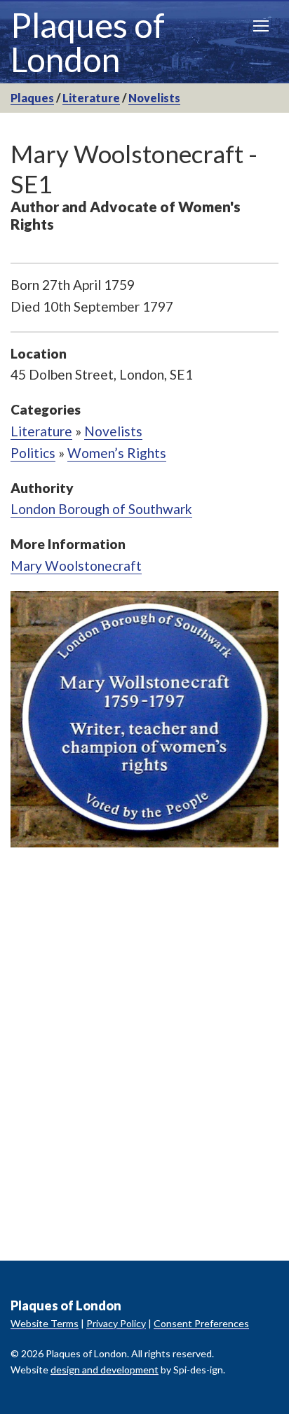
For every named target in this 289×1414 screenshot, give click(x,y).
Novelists (154, 97)
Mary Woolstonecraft (76, 565)
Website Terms (45, 1323)
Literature (91, 97)
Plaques (32, 97)
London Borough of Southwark (101, 509)
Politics (33, 453)
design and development (105, 1369)
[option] (144, 719)
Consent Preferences (201, 1323)
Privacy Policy (116, 1323)
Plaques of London (88, 42)
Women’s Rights (116, 453)
